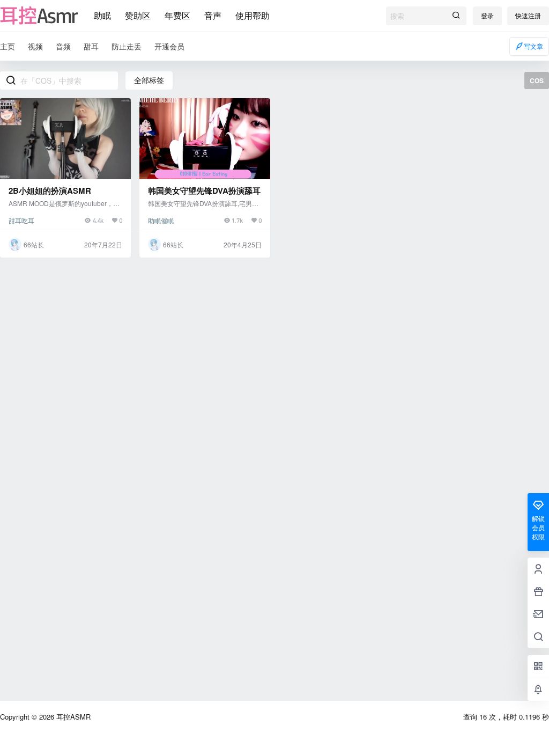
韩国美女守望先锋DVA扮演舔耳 (204, 190)
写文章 (533, 45)
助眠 (102, 15)
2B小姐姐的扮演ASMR (50, 190)
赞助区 (138, 15)
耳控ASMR (72, 717)
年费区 (177, 15)
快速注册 (528, 15)
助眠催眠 (161, 220)
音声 (212, 15)
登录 (487, 15)
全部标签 (149, 80)
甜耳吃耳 (21, 220)
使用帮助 (252, 15)
